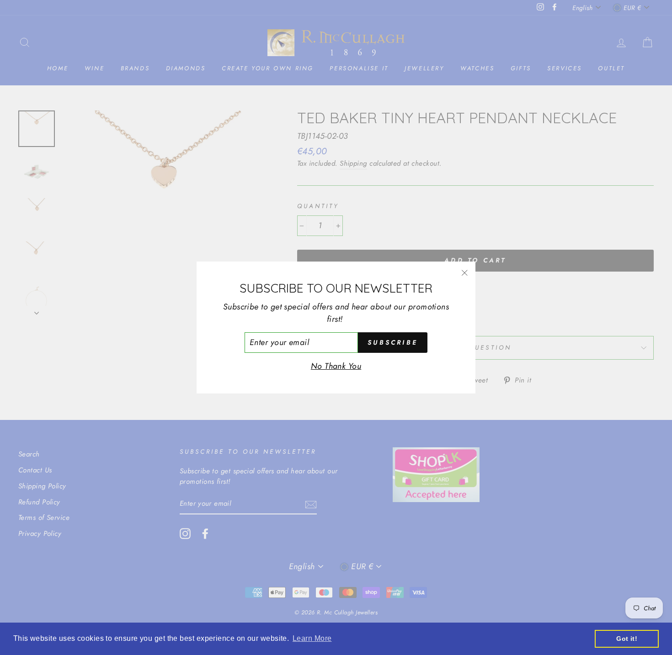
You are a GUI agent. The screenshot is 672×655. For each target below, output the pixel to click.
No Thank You (336, 366)
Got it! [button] (626, 638)
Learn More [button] (312, 638)
